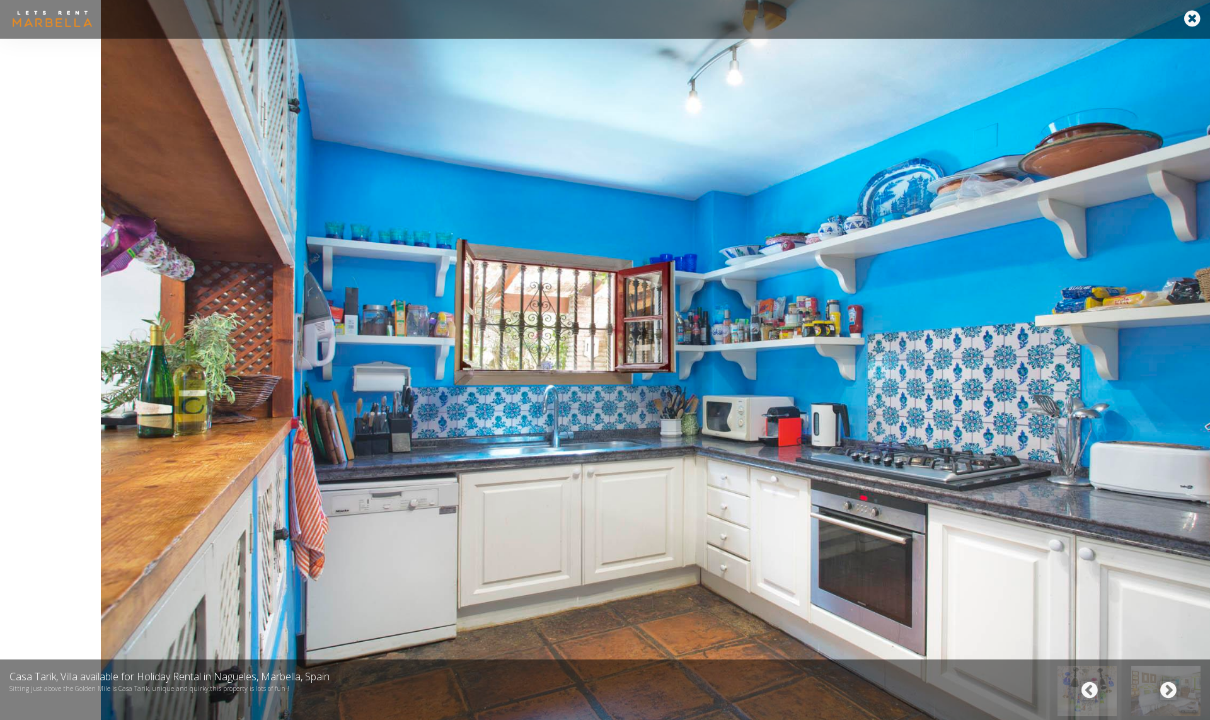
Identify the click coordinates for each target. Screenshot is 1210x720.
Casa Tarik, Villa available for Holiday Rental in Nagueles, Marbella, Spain (169, 676)
